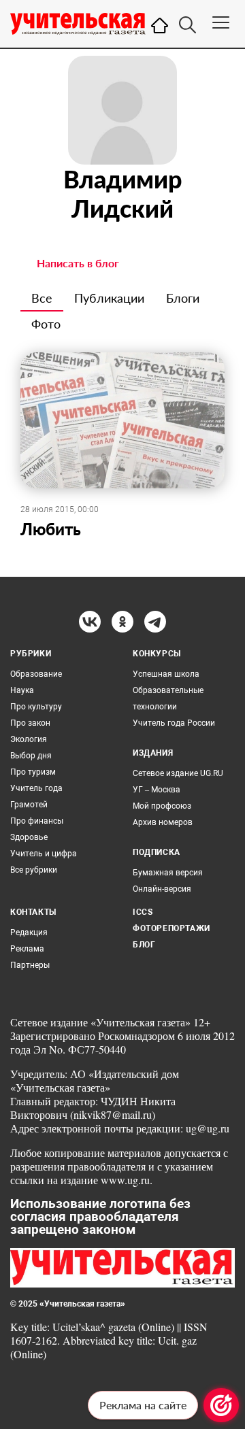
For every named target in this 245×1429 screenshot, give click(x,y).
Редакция (29, 932)
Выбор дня (31, 755)
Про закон (30, 723)
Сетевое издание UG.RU (178, 773)
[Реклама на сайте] (221, 1405)
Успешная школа (166, 674)
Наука (22, 690)
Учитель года (36, 788)
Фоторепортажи (171, 928)
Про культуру (36, 706)
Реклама (27, 949)
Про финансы (36, 821)
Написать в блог (78, 262)
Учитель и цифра (43, 853)
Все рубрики (33, 870)
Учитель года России (174, 723)
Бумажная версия (168, 872)
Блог (144, 944)
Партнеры (30, 965)
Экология (28, 739)
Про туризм (33, 772)
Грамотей (29, 804)
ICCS (142, 912)
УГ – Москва (156, 789)
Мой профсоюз (162, 806)
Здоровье (29, 837)
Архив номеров (163, 822)
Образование (36, 674)
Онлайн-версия (162, 889)
